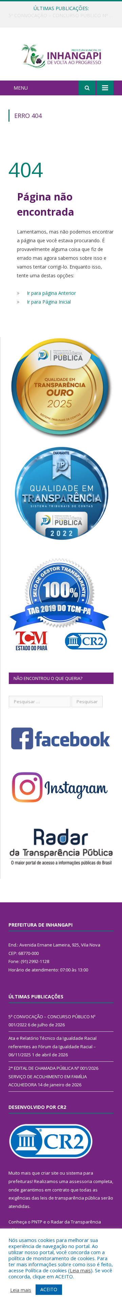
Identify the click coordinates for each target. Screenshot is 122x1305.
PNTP (37, 1222)
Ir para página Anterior (51, 293)
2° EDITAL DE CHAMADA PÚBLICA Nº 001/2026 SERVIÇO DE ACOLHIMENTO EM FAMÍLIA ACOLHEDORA (53, 1076)
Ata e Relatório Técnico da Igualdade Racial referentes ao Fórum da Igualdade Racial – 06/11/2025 (62, 15)
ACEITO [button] (48, 1289)
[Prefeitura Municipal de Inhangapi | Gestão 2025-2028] (61, 55)
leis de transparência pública (70, 1198)
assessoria (80, 1181)
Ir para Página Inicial (49, 302)
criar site (50, 1173)
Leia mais (80, 1270)
